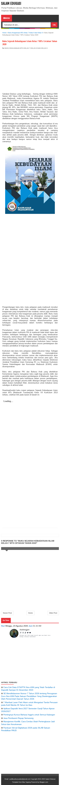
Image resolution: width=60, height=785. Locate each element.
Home (30, 613)
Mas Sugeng (26, 782)
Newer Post (7, 613)
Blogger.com (44, 782)
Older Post (53, 613)
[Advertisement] (30, 70)
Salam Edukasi (11, 3)
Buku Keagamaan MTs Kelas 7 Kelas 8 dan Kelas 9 (25, 48)
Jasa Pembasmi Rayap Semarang (18, 718)
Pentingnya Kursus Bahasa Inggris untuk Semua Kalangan (29, 715)
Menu (7, 18)
